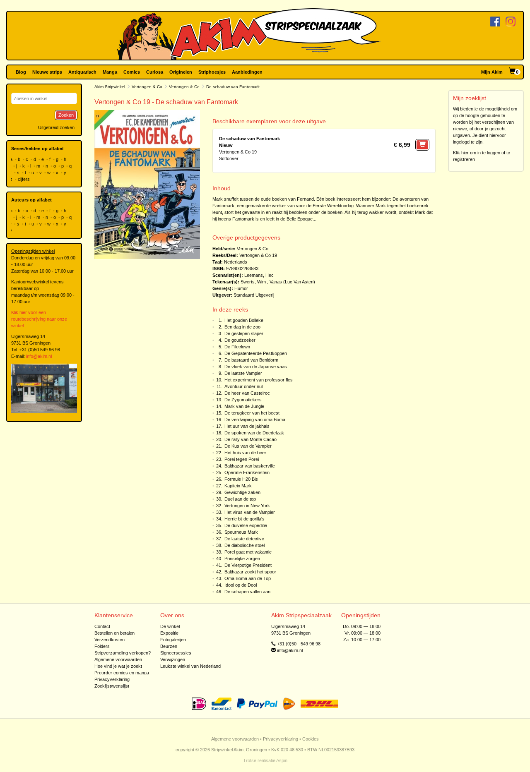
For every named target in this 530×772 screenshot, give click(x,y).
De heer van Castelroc (247, 393)
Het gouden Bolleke (243, 320)
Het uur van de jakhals (247, 426)
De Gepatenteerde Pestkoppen (255, 353)
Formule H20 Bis (241, 479)
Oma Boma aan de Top (247, 578)
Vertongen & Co (147, 86)
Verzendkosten (109, 639)
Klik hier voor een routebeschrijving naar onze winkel (39, 319)
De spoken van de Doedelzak (254, 432)
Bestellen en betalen (114, 633)
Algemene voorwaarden (118, 659)
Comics (131, 72)
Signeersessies (175, 652)
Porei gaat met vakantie (248, 551)
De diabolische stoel (244, 545)
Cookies (310, 738)
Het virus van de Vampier (249, 512)
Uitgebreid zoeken (56, 127)
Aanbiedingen (247, 72)
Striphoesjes (212, 72)
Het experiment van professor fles (258, 379)
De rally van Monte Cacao (250, 439)
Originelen (180, 72)
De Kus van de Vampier (248, 446)
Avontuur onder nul (243, 386)
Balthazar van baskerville (249, 465)
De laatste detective (244, 538)
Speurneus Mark (241, 532)
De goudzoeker (239, 340)
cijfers (24, 179)
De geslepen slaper (243, 333)
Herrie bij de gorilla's (244, 518)
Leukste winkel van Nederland (190, 666)
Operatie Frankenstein (247, 472)
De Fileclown (237, 346)
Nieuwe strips (47, 72)
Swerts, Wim (253, 281)
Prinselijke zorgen (242, 558)
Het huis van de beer (245, 452)
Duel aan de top (240, 498)
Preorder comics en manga (121, 672)
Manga (110, 72)
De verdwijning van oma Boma (254, 419)
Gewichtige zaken (242, 492)
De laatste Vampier (243, 373)
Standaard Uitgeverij (254, 294)
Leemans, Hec (259, 275)
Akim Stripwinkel (109, 86)
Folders (102, 646)
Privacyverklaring (112, 679)
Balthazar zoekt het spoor (250, 571)
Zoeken (66, 115)
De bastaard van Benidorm (251, 359)
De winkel (170, 626)
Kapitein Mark (238, 485)
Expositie (169, 633)
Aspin (281, 760)
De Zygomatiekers (243, 399)
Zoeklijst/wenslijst (111, 685)
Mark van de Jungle (244, 406)
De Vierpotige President (248, 565)
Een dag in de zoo (242, 326)
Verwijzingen (172, 659)
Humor (241, 288)
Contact (102, 626)
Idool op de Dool (240, 585)
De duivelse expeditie (245, 525)
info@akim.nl (39, 356)
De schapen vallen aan (247, 591)
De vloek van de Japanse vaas (255, 366)
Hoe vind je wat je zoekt (118, 666)
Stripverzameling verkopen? (122, 652)
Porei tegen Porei (241, 459)
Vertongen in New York (247, 505)
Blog (21, 72)
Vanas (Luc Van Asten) (292, 281)
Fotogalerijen (173, 639)
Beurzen (168, 646)
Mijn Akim (492, 72)
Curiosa (154, 72)
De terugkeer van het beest (251, 412)
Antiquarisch (82, 72)
